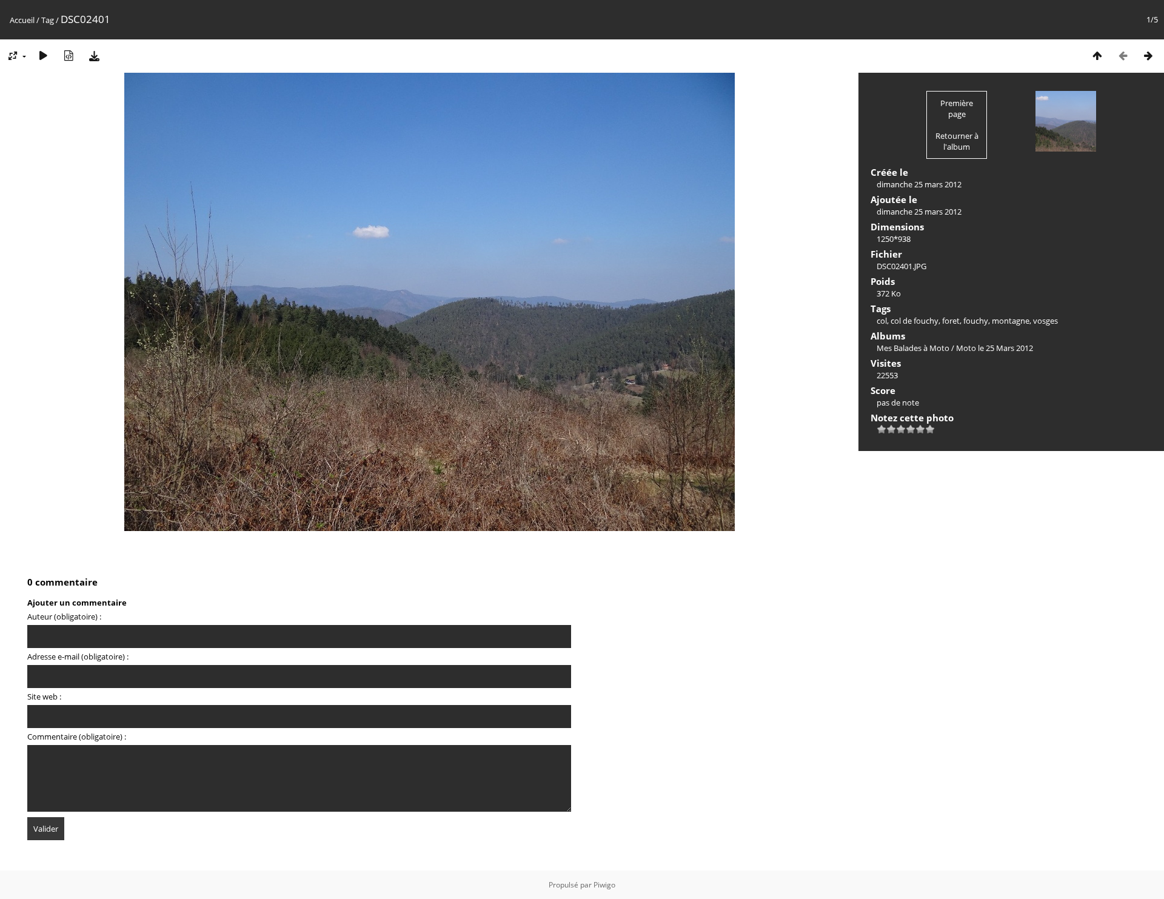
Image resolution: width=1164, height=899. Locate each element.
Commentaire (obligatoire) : (76, 736)
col (882, 320)
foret (951, 320)
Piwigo (604, 885)
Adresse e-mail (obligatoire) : (78, 656)
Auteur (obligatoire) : (64, 616)
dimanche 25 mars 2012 (919, 184)
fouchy (975, 320)
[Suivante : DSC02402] (1148, 55)
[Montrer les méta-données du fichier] (68, 55)
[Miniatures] (1097, 55)
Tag (47, 20)
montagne (1010, 320)
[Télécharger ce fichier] (94, 55)
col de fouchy (914, 320)
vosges (1045, 320)
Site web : (44, 696)
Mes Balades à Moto (913, 348)
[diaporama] (43, 55)
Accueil (22, 20)
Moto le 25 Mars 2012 (994, 348)
